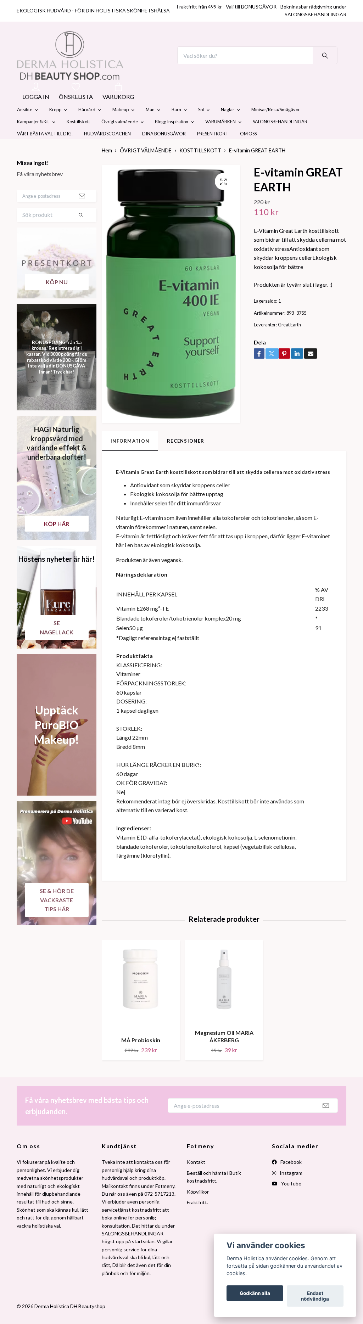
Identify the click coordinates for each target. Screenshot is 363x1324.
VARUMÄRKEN (220, 138)
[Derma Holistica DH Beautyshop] (88, 63)
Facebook (290, 1179)
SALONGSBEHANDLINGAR (280, 138)
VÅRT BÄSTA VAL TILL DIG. (45, 150)
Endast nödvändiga (315, 1296)
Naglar (227, 126)
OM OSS (248, 150)
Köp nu (57, 298)
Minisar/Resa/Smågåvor (275, 126)
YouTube (290, 1200)
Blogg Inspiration (171, 138)
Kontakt (196, 1179)
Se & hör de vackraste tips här (57, 916)
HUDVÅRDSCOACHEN (107, 150)
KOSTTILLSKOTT (200, 167)
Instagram (290, 1189)
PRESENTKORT (213, 150)
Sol (201, 126)
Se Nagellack (56, 644)
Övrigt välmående (119, 138)
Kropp (55, 126)
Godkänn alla (255, 1293)
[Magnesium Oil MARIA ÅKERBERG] (224, 998)
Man (150, 126)
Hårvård (86, 126)
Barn (176, 126)
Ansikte (24, 126)
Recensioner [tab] (185, 457)
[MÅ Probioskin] (141, 1002)
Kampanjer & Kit (33, 138)
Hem (107, 167)
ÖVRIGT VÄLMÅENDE (146, 167)
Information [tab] (130, 457)
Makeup (120, 126)
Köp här (56, 540)
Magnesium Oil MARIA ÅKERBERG (224, 1053)
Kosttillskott (78, 138)
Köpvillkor (198, 1208)
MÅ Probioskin (140, 1056)
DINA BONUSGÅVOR (164, 150)
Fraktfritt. (197, 1219)
